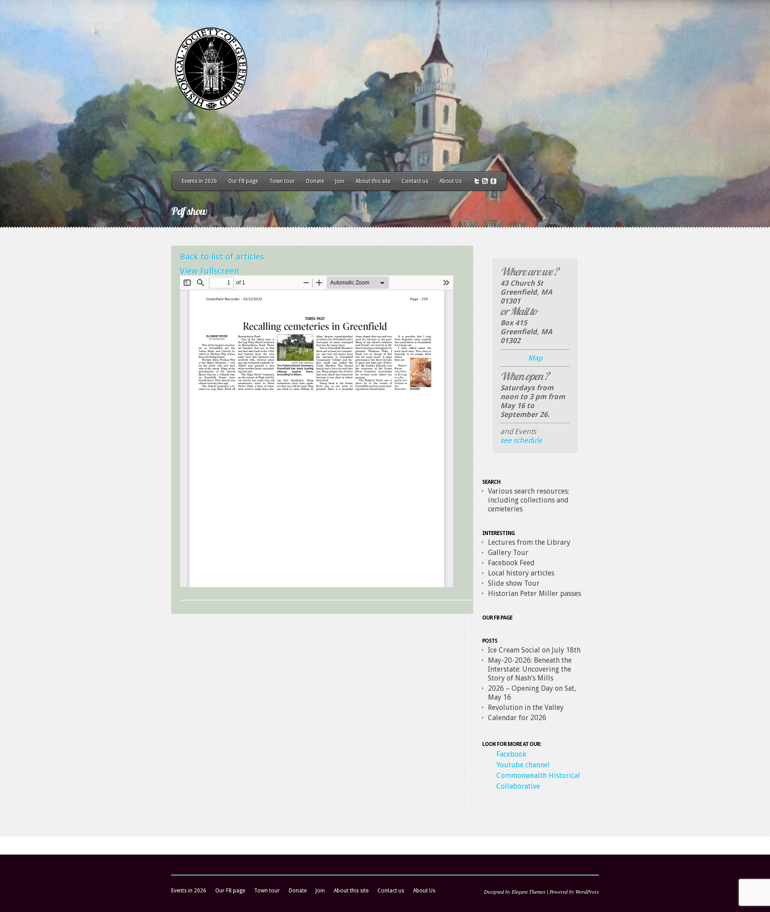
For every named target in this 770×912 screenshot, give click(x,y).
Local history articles (521, 573)
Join (339, 181)
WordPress (587, 891)
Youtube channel (523, 765)
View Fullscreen (209, 271)
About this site (373, 181)
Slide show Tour (514, 583)
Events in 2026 (199, 181)
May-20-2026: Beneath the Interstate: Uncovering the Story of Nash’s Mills (530, 669)
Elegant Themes (528, 891)
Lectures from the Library (529, 542)
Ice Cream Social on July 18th (534, 650)
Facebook (511, 754)
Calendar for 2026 (517, 717)
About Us (450, 181)
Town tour (282, 181)
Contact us (414, 181)
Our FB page (243, 181)
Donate (315, 181)
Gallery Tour (508, 552)
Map (535, 358)
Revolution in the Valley (526, 707)
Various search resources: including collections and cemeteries (528, 500)
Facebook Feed (511, 563)
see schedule (521, 440)
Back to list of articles (222, 256)
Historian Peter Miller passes (534, 593)
